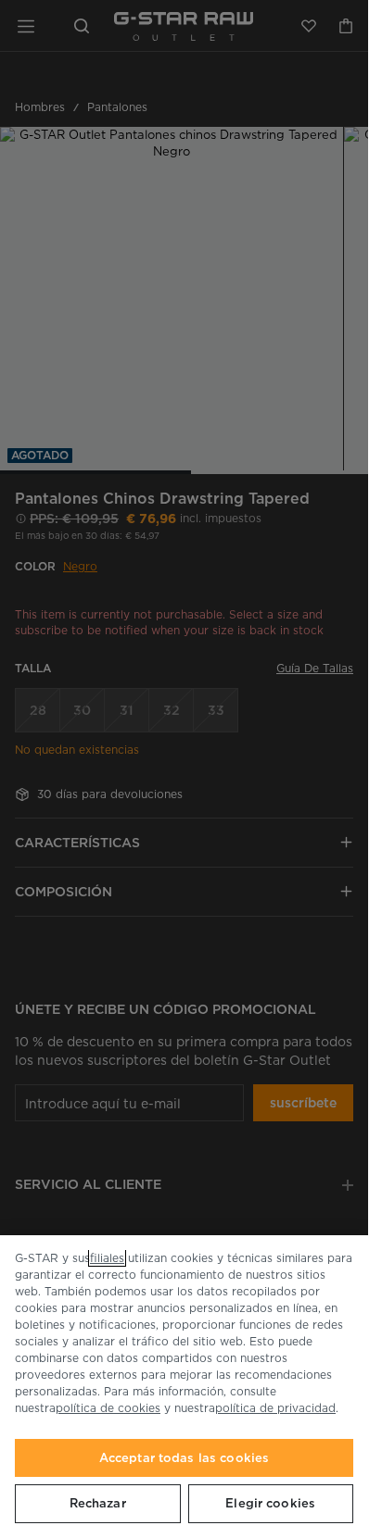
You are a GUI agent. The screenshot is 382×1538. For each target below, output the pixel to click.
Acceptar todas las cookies (184, 1458)
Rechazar (98, 1503)
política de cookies (108, 1408)
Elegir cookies (270, 1503)
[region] (184, 1386)
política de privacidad (275, 1408)
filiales (107, 1258)
